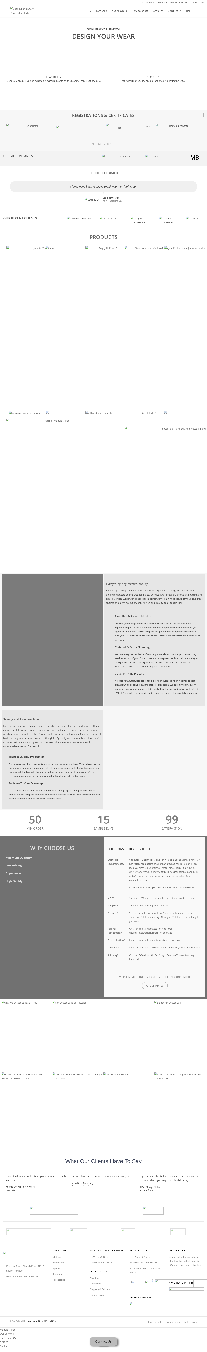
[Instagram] (189, 1275)
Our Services (7, 1333)
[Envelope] (196, 1275)
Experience (13, 873)
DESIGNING (162, 2)
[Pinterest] (181, 1275)
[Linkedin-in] (185, 1275)
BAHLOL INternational (42, 1320)
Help (2, 1350)
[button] (52, 858)
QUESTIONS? (198, 2)
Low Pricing (14, 865)
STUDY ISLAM (148, 2)
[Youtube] (177, 1275)
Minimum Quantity (19, 858)
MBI (195, 157)
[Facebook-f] (174, 1275)
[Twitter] (170, 1275)
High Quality (14, 881)
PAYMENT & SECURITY (179, 2)
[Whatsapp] (192, 1275)
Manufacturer (7, 1329)
